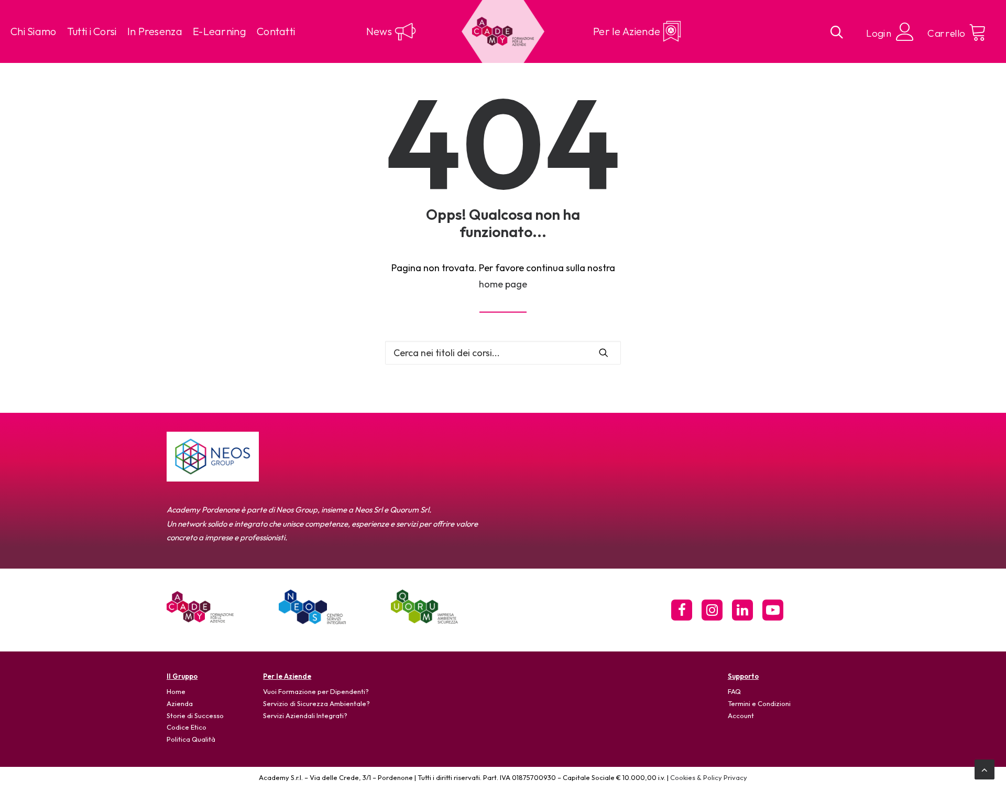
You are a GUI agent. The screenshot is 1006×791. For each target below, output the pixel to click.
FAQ (734, 691)
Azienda (180, 703)
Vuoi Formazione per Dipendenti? (316, 691)
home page (503, 284)
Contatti (276, 31)
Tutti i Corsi (92, 31)
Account (741, 715)
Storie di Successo (195, 715)
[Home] (200, 607)
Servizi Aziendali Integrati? (305, 715)
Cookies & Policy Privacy (708, 777)
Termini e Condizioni (759, 703)
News (379, 31)
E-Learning (219, 31)
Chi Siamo (33, 31)
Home (176, 691)
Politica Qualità (191, 739)
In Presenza (154, 31)
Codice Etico (186, 727)
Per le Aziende (626, 31)
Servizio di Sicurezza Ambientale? (316, 703)
